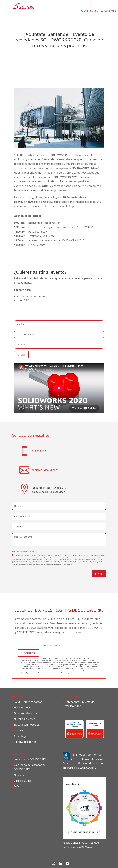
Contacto (19, 730)
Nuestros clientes (24, 719)
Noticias (19, 775)
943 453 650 (91, 10)
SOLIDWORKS (22, 707)
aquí (71, 565)
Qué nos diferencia (25, 713)
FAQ (16, 786)
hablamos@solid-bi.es (45, 470)
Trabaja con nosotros (26, 724)
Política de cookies (25, 742)
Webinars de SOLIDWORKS (30, 759)
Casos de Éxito (22, 780)
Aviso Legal (20, 736)
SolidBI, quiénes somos (28, 702)
